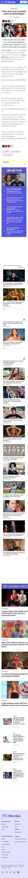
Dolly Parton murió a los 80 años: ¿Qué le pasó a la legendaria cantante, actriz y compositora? (15, 200)
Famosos (4, 700)
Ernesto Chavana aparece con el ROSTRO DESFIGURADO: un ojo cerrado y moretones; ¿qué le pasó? (15, 209)
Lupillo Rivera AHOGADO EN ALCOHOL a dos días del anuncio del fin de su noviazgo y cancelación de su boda (19, 720)
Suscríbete (23, 2)
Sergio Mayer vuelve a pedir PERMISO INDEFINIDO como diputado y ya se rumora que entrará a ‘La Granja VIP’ (15, 220)
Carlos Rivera (15, 151)
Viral (14, 733)
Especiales (14, 8)
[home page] (10, 2)
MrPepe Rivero (15, 763)
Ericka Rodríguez (16, 727)
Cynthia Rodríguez (7, 155)
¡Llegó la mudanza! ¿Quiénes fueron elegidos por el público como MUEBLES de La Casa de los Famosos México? (18, 774)
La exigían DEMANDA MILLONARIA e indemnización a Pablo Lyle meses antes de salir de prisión (15, 231)
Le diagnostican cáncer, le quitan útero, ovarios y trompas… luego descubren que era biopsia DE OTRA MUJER (19, 738)
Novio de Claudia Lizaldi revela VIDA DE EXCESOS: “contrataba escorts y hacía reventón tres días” (14, 191)
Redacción (17, 17)
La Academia (6, 151)
